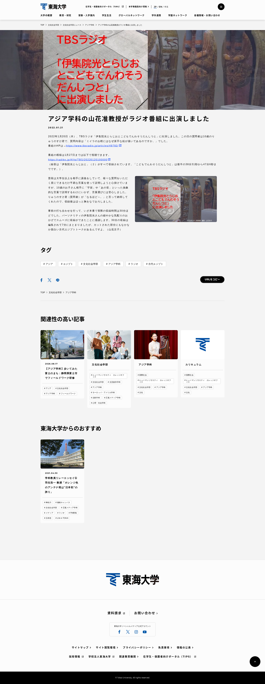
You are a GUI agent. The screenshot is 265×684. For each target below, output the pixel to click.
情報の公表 (184, 647)
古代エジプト (155, 264)
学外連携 (156, 15)
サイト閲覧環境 (106, 647)
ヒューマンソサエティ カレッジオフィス (108, 376)
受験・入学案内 (86, 15)
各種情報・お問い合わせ (207, 15)
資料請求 (115, 613)
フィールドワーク (68, 394)
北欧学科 (96, 398)
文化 (141, 392)
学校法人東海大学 (99, 656)
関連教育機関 (127, 656)
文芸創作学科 (115, 382)
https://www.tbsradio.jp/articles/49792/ (92, 145)
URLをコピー (212, 279)
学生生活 (106, 15)
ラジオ (134, 264)
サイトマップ (80, 647)
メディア (49, 513)
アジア (49, 264)
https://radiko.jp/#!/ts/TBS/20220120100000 (78, 159)
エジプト (68, 264)
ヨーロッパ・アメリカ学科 (103, 392)
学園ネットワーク (177, 15)
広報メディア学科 (113, 398)
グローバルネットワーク (131, 15)
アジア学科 (114, 264)
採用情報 (74, 656)
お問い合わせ (144, 613)
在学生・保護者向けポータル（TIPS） (103, 7)
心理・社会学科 (99, 403)
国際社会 (143, 375)
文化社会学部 (90, 264)
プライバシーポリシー (137, 647)
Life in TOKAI (62, 518)
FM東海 (73, 513)
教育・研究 (65, 15)
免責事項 (164, 647)
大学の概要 (46, 15)
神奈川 (48, 502)
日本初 (48, 518)
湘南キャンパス (63, 502)
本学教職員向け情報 (138, 7)
